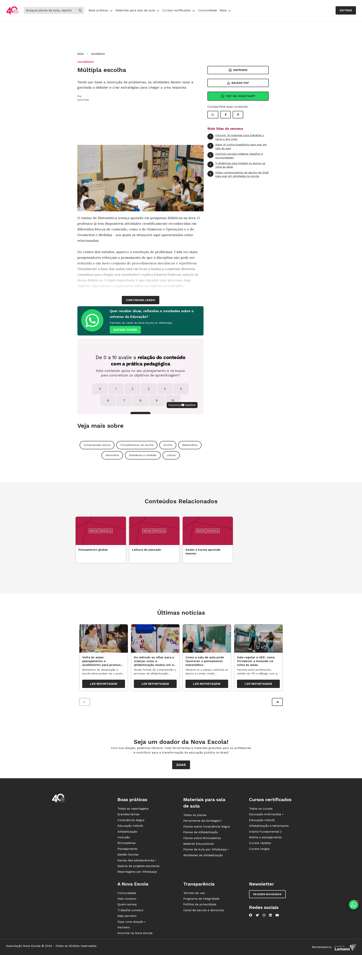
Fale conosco (126, 898)
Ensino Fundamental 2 (265, 831)
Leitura (171, 455)
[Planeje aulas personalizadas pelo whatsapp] (354, 905)
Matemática (189, 444)
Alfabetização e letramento (269, 826)
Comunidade (207, 10)
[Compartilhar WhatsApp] (212, 114)
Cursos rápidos (260, 843)
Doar (181, 765)
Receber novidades (267, 894)
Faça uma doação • (131, 921)
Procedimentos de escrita (136, 444)
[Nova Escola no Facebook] (250, 915)
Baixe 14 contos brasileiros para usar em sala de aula (238, 146)
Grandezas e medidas (142, 455)
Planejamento (127, 849)
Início (80, 53)
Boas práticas (98, 10)
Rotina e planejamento (265, 837)
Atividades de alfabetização (203, 855)
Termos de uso (194, 893)
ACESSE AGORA (125, 329)
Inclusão (123, 837)
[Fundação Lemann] (345, 947)
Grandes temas (128, 814)
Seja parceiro (127, 916)
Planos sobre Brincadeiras (202, 838)
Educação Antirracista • (266, 814)
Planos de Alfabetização (200, 832)
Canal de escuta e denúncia (203, 910)
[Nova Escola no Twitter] (257, 915)
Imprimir (240, 70)
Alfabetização (127, 831)
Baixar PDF (240, 83)
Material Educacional (198, 843)
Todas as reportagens (133, 808)
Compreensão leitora (97, 444)
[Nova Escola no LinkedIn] (270, 915)
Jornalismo (98, 53)
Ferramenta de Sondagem (202, 820)
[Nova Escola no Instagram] (264, 915)
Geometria (112, 455)
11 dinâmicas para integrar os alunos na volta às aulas (237, 165)
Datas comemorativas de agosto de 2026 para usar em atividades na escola (239, 174)
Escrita (167, 444)
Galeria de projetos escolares (138, 866)
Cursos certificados (177, 10)
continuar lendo (140, 300)
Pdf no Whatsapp (240, 96)
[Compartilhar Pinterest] (238, 114)
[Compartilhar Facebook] (225, 114)
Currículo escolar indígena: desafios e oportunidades (236, 155)
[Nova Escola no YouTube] (277, 915)
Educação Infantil (130, 826)
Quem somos (127, 904)
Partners (123, 927)
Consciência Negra (130, 820)
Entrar (346, 10)
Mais (223, 10)
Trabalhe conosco (130, 910)
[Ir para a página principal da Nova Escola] (12, 10)
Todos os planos (194, 815)
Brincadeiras (126, 843)
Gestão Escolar (128, 854)
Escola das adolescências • (136, 860)
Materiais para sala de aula (135, 10)
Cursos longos (259, 849)
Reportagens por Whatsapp (137, 871)
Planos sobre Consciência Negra (206, 826)
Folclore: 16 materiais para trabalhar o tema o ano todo (237, 137)
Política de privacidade (199, 904)
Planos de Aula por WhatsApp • (206, 849)
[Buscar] (80, 10)
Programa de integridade (201, 898)
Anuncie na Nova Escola (135, 933)
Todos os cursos (260, 808)
